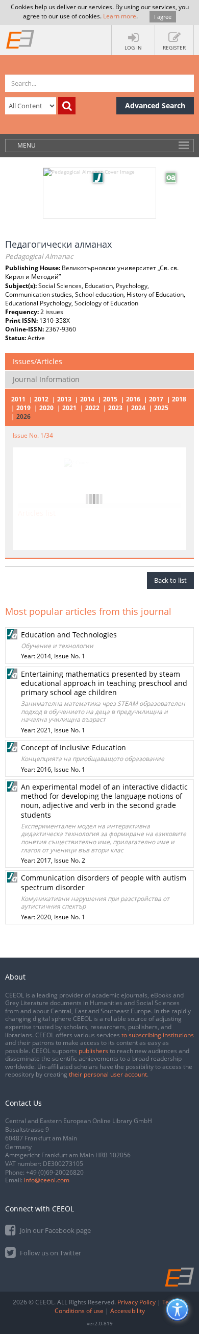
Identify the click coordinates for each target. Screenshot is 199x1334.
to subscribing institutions (157, 1035)
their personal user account (108, 1074)
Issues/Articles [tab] (37, 361)
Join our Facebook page (54, 1230)
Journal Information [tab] (46, 379)
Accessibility (127, 1310)
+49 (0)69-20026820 (55, 1172)
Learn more (119, 16)
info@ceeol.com (46, 1180)
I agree (162, 16)
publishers (93, 1050)
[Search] (67, 105)
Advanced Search (155, 105)
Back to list (170, 580)
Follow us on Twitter (49, 1252)
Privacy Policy (136, 1302)
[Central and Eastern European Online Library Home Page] (20, 39)
